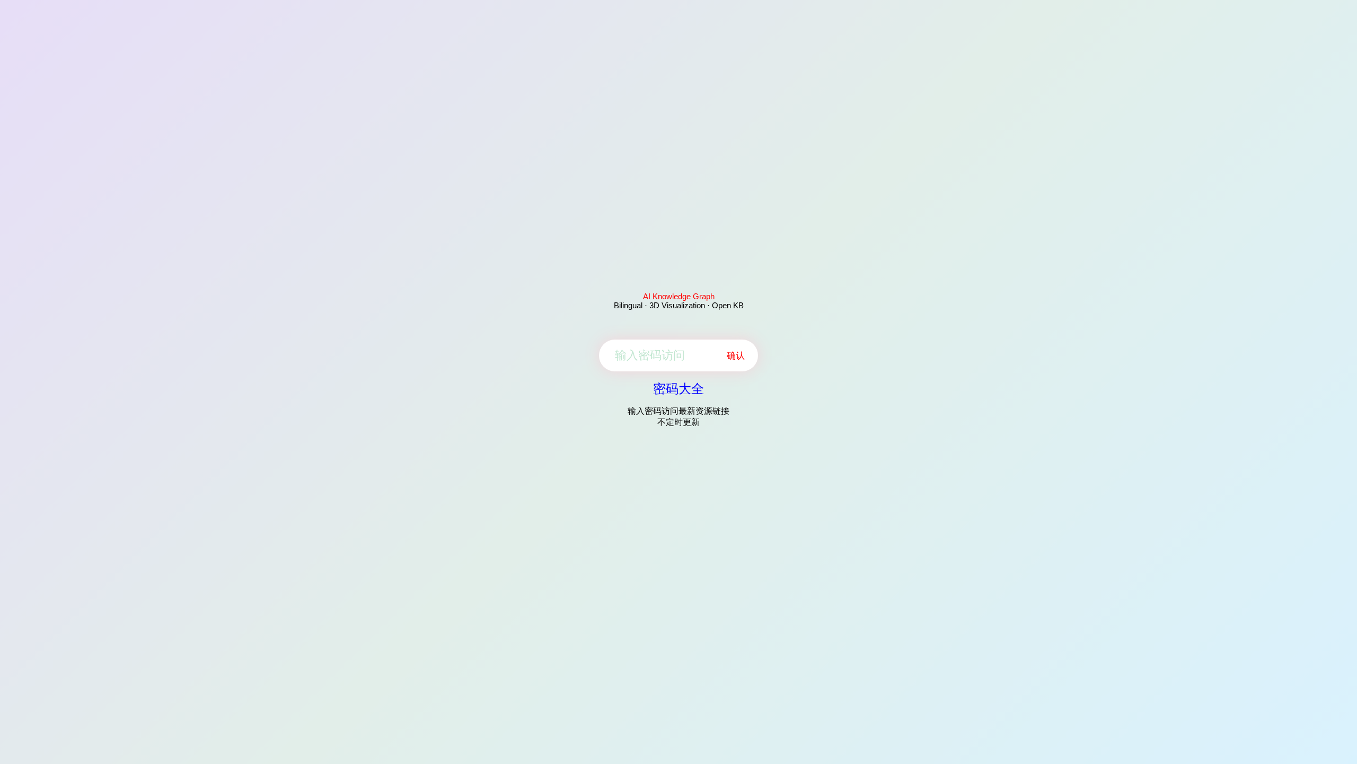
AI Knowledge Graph (679, 296)
